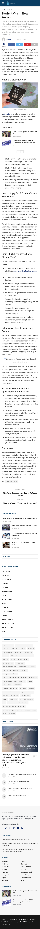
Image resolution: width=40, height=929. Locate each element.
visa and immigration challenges (14, 706)
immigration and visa (10, 666)
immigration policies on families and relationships (20, 677)
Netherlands (7, 600)
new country (7, 684)
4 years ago (7, 521)
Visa (3, 632)
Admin (10, 39)
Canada (5, 583)
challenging (19, 652)
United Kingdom (8, 624)
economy (29, 656)
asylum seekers (8, 645)
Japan (4, 596)
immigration (20, 663)
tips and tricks (25, 695)
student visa (7, 114)
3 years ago (16, 538)
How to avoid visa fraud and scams (18, 795)
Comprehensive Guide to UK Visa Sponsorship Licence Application (24, 142)
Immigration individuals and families (15, 670)
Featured (9, 9)
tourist (5, 699)
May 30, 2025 (17, 136)
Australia (6, 572)
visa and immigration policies (13, 710)
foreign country (8, 663)
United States (7, 628)
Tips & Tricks (7, 612)
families (5, 659)
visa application (30, 710)
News (4, 604)
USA (4, 703)
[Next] (22, 151)
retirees (31, 688)
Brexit (30, 645)
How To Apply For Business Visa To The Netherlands (20, 518)
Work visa (12, 713)
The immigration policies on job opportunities (22, 774)
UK (21, 699)
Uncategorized (8, 620)
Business (5, 576)
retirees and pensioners (11, 692)
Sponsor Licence (27, 692)
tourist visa (13, 699)
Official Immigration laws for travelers (24, 525)
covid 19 (5, 656)
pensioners (17, 684)
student (9, 481)
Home (3, 9)
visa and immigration (20, 703)
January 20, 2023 (21, 39)
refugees (23, 688)
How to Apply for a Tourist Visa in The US (20, 788)
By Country (13, 922)
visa (15, 481)
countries (28, 652)
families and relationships (19, 659)
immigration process (10, 681)
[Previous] (18, 151)
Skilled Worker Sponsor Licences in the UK (15, 839)
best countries (21, 645)
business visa (7, 652)
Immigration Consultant (27, 666)
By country (6, 579)
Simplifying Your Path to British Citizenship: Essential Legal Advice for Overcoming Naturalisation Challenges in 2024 (15, 759)
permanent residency (10, 688)
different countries (17, 656)
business (31, 648)
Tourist (5, 616)
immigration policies (10, 674)
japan (30, 681)
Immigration (7, 592)
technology (14, 695)
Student (5, 608)
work (4, 713)
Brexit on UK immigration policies (14, 648)
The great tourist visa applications (18, 781)
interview (22, 681)
